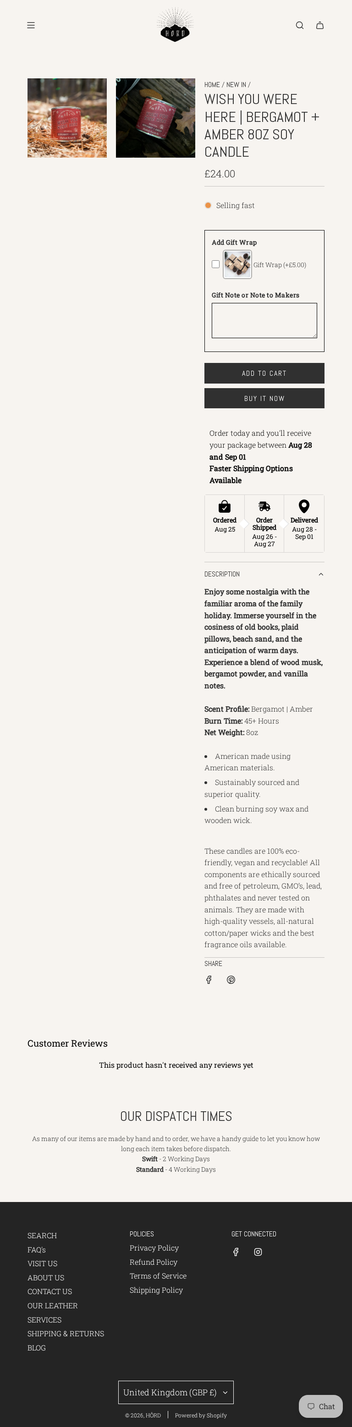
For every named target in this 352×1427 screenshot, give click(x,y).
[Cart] (320, 25)
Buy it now (264, 398)
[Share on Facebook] (209, 981)
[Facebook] (236, 1252)
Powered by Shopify (201, 1415)
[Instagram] (258, 1252)
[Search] (300, 25)
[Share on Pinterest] (231, 981)
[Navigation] (31, 25)
